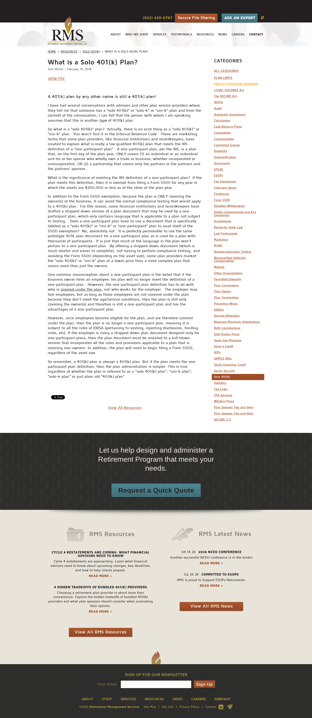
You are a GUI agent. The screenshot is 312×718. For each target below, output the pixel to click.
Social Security (224, 370)
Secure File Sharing (196, 17)
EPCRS (218, 169)
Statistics (220, 383)
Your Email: (108, 684)
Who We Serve (136, 34)
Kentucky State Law (228, 227)
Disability (220, 151)
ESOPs (218, 175)
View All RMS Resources (100, 632)
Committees (222, 132)
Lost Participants (225, 233)
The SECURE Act (225, 96)
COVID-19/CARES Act (229, 90)
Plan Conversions (226, 285)
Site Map (150, 706)
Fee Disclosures (225, 181)
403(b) (218, 102)
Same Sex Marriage (227, 340)
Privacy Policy (189, 706)
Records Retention (227, 315)
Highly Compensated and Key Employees (235, 214)
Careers (238, 34)
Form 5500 (222, 200)
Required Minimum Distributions (237, 321)
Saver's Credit (223, 346)
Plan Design (222, 291)
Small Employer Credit (230, 364)
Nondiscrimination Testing (232, 251)
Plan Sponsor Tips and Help (233, 407)
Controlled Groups (227, 145)
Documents (222, 163)
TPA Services (223, 395)
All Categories (226, 70)
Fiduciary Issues (225, 187)
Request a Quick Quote (156, 490)
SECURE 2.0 (222, 419)
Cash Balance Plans (228, 126)
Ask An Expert (239, 18)
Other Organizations (228, 273)
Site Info (168, 706)
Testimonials (181, 34)
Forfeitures (221, 193)
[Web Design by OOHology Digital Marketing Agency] (230, 707)
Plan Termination (226, 297)
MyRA (218, 245)
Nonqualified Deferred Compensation (230, 259)
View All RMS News (211, 606)
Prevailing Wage (226, 303)
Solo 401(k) (91, 51)
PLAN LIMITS (223, 77)
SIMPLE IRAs (223, 358)
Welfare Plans (224, 401)
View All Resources (124, 408)
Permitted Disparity (227, 279)
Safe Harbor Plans (226, 334)
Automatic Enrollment (230, 114)
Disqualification (225, 157)
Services (159, 34)
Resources (205, 34)
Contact (210, 706)
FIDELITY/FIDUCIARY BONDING (236, 84)
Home (52, 51)
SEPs (217, 352)
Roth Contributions (227, 328)
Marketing (221, 239)
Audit (218, 108)
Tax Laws (220, 389)
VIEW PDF (56, 79)
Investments (222, 221)
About (116, 34)
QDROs (219, 309)
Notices (219, 267)
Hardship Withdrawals (229, 206)
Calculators (222, 120)
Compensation (224, 139)
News (222, 34)
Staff (107, 699)
